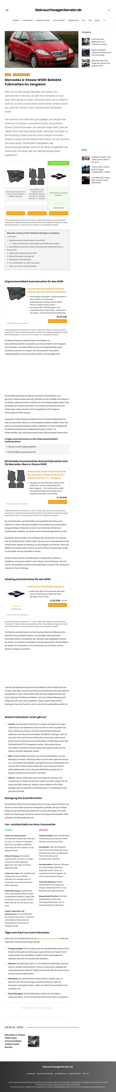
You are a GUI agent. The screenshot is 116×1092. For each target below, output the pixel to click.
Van (89, 20)
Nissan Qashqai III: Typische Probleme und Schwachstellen (101, 52)
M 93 (26, 1008)
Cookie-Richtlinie (74, 1073)
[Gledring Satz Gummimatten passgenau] (16, 594)
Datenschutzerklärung (45, 1073)
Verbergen (12, 236)
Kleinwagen (28, 20)
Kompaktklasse (43, 20)
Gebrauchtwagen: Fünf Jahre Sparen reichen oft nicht (101, 159)
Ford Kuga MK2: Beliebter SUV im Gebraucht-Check (99, 41)
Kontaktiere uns (60, 1073)
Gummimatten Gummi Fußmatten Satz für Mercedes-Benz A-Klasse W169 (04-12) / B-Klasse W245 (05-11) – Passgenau (47, 474)
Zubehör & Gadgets (21, 74)
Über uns (85, 1073)
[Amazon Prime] (64, 600)
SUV (83, 20)
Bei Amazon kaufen (16, 213)
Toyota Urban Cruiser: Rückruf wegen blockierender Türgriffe (100, 169)
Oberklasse (73, 20)
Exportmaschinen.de (61, 1087)
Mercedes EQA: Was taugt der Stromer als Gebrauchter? (100, 63)
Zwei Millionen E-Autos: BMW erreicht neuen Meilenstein (100, 180)
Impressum (31, 1073)
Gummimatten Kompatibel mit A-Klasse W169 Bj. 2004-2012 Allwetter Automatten (47, 290)
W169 (8, 74)
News (97, 20)
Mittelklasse (59, 20)
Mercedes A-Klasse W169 (48, 938)
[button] (37, 446)
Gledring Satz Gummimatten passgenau (46, 586)
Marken (16, 20)
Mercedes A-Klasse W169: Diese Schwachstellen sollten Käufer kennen (15, 1041)
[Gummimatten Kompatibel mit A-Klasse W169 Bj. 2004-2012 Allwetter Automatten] (16, 294)
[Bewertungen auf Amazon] (58, 203)
